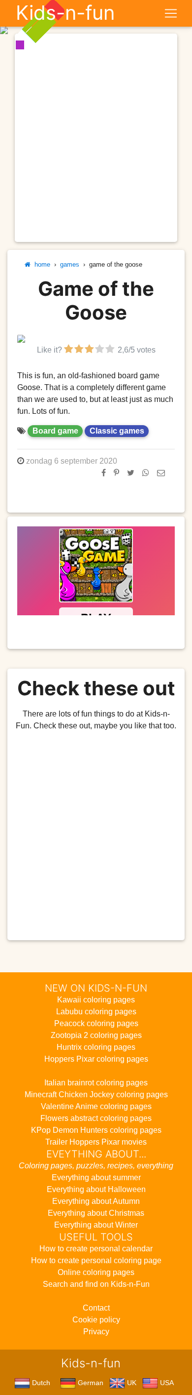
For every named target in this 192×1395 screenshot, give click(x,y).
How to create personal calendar (96, 1248)
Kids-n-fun (65, 13)
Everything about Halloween (96, 1189)
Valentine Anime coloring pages (96, 1106)
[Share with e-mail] (161, 473)
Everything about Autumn (96, 1201)
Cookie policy (96, 1319)
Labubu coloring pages (96, 1011)
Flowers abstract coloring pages (96, 1118)
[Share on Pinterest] (116, 473)
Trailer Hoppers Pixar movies (96, 1142)
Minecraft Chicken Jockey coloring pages (96, 1094)
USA (166, 1383)
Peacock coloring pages (96, 1023)
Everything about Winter (96, 1225)
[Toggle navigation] (171, 13)
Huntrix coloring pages (96, 1047)
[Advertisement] (96, 137)
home (40, 264)
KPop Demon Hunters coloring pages (96, 1130)
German (89, 1383)
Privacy (96, 1331)
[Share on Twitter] (130, 473)
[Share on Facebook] (103, 473)
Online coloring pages (96, 1272)
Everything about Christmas (96, 1213)
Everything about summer (96, 1177)
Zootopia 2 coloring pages (96, 1035)
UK (130, 1383)
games (69, 264)
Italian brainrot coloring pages (96, 1082)
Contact (96, 1308)
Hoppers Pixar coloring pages (96, 1059)
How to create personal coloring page (96, 1260)
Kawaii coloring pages (96, 1000)
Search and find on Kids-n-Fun (96, 1284)
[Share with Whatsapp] (145, 473)
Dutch (40, 1383)
